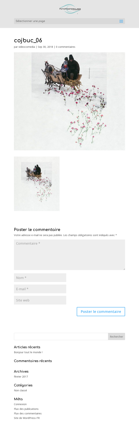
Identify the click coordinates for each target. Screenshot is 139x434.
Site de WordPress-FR (27, 418)
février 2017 (21, 376)
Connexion (20, 404)
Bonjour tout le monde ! (28, 352)
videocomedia (26, 46)
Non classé (20, 390)
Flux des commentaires (28, 413)
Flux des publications (26, 409)
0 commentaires (65, 46)
